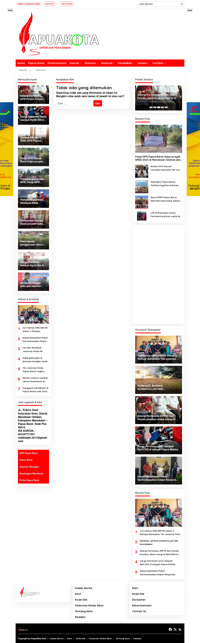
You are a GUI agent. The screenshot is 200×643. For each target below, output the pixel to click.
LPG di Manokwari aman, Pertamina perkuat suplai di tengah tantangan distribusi (165, 215)
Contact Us (139, 611)
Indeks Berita (83, 588)
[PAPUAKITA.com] (57, 33)
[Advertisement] (158, 274)
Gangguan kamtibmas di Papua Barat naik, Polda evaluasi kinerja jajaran (35, 390)
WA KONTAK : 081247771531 (26, 432)
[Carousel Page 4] (162, 107)
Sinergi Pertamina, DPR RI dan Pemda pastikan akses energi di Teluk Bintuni (157, 96)
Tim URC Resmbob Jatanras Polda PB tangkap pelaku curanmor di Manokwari (35, 349)
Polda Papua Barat (29, 480)
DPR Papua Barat (29, 453)
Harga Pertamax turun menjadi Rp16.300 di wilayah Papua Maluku (157, 563)
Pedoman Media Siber (89, 605)
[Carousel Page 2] (154, 107)
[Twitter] (175, 629)
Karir (78, 593)
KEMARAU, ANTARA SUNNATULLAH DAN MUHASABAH (159, 543)
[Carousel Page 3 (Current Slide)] (158, 107)
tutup (10, 10)
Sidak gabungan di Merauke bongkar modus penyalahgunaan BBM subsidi (36, 360)
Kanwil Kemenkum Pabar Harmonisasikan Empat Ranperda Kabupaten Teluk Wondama (35, 339)
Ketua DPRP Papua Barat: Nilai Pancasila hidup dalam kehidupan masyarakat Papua (165, 199)
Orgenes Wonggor (29, 466)
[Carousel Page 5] (166, 107)
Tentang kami (84, 611)
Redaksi (80, 617)
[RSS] (180, 629)
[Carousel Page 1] (151, 107)
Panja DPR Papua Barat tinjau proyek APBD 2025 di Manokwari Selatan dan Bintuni (157, 158)
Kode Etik (81, 599)
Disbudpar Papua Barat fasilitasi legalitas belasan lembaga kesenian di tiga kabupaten (164, 184)
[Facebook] (170, 629)
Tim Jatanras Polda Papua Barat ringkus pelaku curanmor (33, 370)
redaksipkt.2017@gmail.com (33, 439)
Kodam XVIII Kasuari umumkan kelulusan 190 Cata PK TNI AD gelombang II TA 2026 (166, 168)
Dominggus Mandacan (32, 473)
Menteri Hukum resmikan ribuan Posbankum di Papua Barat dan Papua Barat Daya (35, 380)
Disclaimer (139, 599)
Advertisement (142, 605)
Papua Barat (26, 459)
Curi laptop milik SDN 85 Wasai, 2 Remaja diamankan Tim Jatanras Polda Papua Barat (36, 329)
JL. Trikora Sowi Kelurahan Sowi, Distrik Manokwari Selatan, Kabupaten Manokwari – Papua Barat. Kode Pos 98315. (33, 418)
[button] (181, 4)
